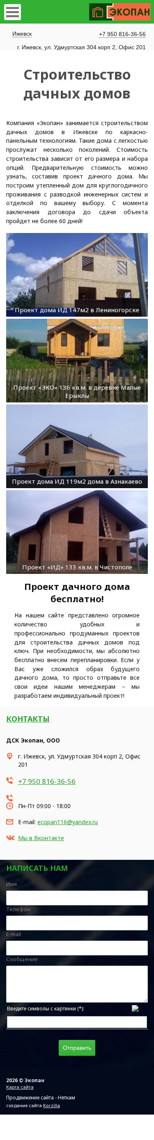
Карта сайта (20, 1087)
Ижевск (22, 33)
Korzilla (51, 1105)
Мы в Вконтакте (41, 838)
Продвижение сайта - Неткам (40, 1097)
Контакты (28, 719)
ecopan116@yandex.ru (67, 822)
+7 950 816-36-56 (122, 34)
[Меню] (12, 12)
